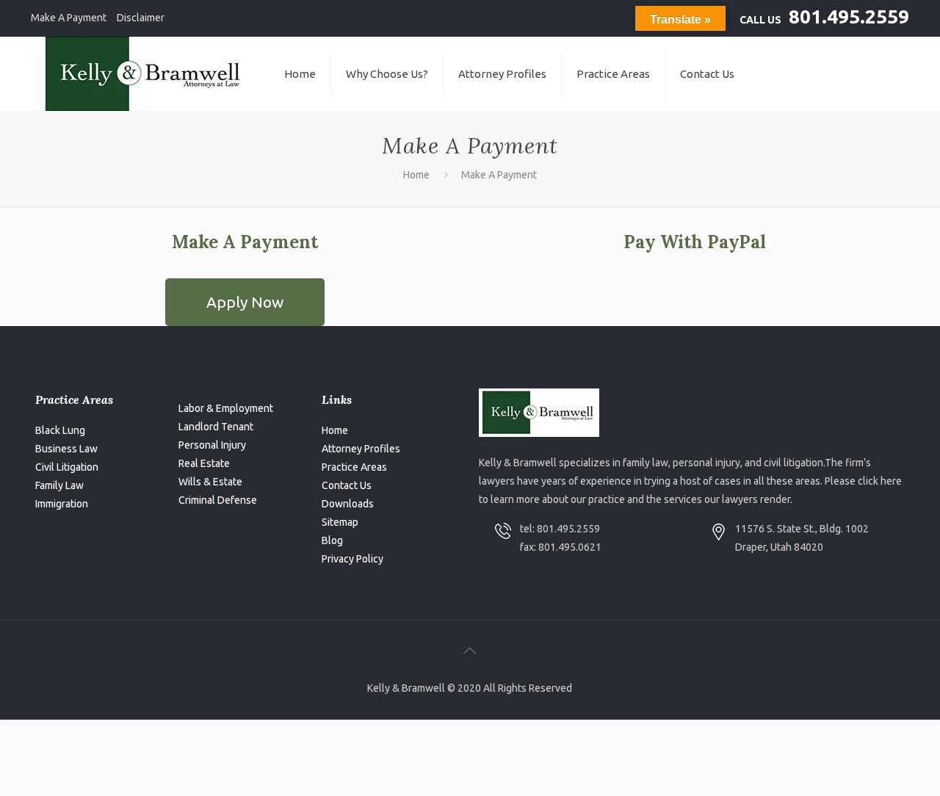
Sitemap (340, 522)
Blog (332, 540)
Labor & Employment (225, 408)
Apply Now (244, 302)
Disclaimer (140, 17)
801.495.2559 (849, 16)
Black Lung (60, 430)
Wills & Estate (210, 482)
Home (416, 175)
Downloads (348, 504)
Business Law (66, 449)
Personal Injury (212, 445)
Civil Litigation (66, 467)
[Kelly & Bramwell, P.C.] (146, 74)
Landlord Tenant (215, 427)
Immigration (61, 504)
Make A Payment (68, 17)
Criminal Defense (217, 500)
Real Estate (204, 463)
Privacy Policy (352, 559)
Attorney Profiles (361, 449)
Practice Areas (354, 467)
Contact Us (347, 485)
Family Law (59, 485)
